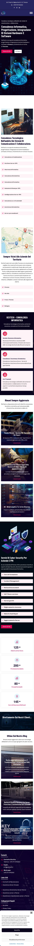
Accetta (17, 930)
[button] (31, 912)
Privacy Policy (20, 943)
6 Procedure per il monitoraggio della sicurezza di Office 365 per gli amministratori (17, 467)
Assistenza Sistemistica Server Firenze (14, 890)
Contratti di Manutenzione (11, 882)
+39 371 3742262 (9, 871)
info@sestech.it (8, 866)
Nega (17, 935)
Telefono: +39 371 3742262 (12, 861)
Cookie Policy (12, 943)
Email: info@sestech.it (14, 2)
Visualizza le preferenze (17, 939)
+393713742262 (18, 5)
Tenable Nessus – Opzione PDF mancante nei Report (17, 434)
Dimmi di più (7, 51)
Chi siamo (18, 51)
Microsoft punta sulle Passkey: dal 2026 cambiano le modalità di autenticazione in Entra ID (17, 831)
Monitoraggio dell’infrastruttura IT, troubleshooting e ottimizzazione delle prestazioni (17, 762)
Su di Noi (5, 905)
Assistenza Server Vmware (11, 885)
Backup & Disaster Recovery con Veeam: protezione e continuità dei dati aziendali (17, 803)
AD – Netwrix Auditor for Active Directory (17, 507)
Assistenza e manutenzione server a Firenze (16, 896)
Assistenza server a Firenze (11, 893)
